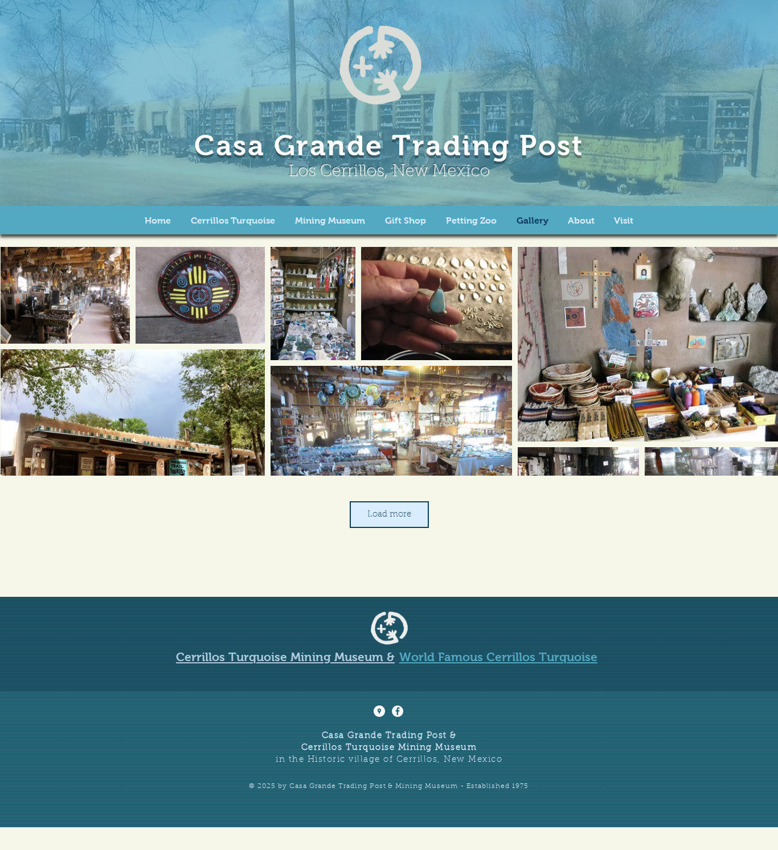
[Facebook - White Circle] (397, 711)
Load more (389, 514)
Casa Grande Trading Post (389, 145)
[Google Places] (379, 711)
